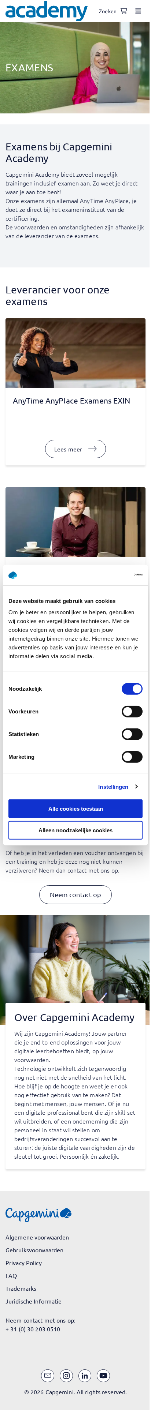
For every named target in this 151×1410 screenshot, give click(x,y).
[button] (75, 894)
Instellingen (113, 786)
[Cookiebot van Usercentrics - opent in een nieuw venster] (110, 575)
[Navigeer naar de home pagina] (46, 11)
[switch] (132, 711)
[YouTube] (103, 1376)
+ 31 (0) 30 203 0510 (32, 1328)
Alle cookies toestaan (75, 809)
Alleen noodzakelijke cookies (75, 830)
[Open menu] (138, 11)
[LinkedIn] (85, 1376)
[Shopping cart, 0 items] (123, 11)
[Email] (47, 1376)
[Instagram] (66, 1376)
